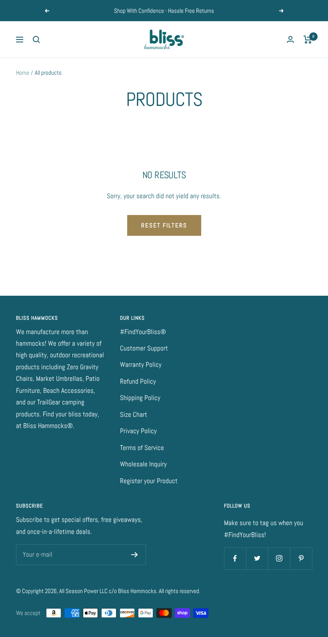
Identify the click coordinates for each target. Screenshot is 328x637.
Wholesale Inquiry (143, 464)
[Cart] (308, 40)
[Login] (290, 39)
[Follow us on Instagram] (279, 558)
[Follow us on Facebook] (235, 558)
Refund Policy (138, 381)
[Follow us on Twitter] (257, 558)
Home (22, 72)
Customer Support (144, 348)
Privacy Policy (138, 430)
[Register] (134, 554)
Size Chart (133, 414)
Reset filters (164, 225)
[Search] (36, 39)
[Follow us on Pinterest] (301, 558)
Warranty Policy (141, 364)
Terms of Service (142, 447)
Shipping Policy (140, 397)
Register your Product (149, 480)
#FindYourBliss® (143, 331)
